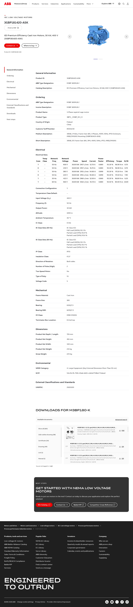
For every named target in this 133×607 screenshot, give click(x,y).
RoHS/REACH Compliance (14, 561)
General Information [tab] (15, 70)
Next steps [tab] (11, 119)
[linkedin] (107, 602)
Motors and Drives (10, 526)
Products (35, 4)
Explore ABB (106, 4)
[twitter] (117, 602)
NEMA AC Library (42, 541)
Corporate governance (76, 548)
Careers (102, 551)
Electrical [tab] (10, 81)
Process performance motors (88, 526)
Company (103, 536)
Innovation (103, 548)
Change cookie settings (25, 602)
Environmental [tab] (12, 99)
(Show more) (100, 447)
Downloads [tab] (11, 113)
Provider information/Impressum (58, 602)
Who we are (103, 541)
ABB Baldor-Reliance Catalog (15, 544)
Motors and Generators (29, 526)
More (89, 4)
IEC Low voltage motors (66, 526)
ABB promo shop (105, 544)
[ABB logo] (7, 4)
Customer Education (44, 558)
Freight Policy (9, 558)
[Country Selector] (119, 4)
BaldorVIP (77, 505)
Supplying (103, 558)
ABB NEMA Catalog (11, 548)
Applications (66, 4)
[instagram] (127, 602)
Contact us (10, 46)
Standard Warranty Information (16, 551)
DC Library (40, 544)
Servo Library (41, 551)
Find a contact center (44, 564)
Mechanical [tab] (11, 87)
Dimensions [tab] (11, 93)
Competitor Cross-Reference (101, 505)
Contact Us (60, 505)
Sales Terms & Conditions (14, 554)
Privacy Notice (40, 602)
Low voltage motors (47, 526)
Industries (55, 4)
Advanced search (121, 419)
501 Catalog (42, 505)
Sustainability (78, 4)
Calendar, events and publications (80, 551)
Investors (71, 536)
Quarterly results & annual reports (80, 544)
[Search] (123, 4)
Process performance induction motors (18, 529)
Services (45, 4)
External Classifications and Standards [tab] (17, 106)
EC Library (40, 548)
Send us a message (43, 568)
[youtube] (112, 602)
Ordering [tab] (10, 76)
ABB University (41, 554)
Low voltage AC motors (13, 541)
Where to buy (29, 46)
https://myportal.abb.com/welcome (128, 4)
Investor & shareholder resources (80, 541)
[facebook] (122, 602)
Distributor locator (43, 561)
